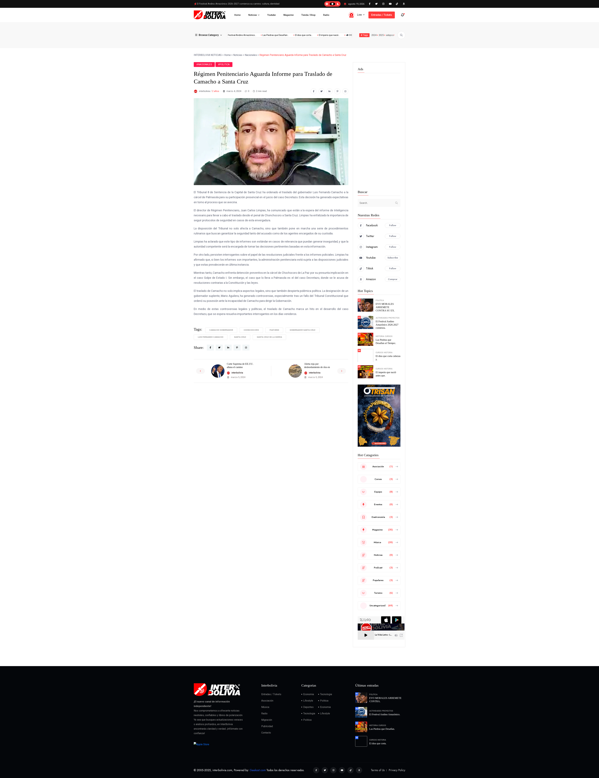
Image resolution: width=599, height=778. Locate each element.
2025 (381, 35)
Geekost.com (258, 770)
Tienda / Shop (308, 15)
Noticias (252, 15)
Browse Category (208, 35)
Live (359, 14)
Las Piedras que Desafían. (382, 729)
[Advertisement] (379, 132)
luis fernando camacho (210, 337)
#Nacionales (204, 64)
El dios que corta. (377, 743)
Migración (266, 719)
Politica (380, 300)
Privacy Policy (397, 770)
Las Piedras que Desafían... (252, 35)
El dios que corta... (280, 35)
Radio (326, 15)
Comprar (392, 279)
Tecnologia (326, 694)
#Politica (224, 64)
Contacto (266, 732)
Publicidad (267, 726)
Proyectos (393, 318)
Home (237, 15)
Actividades (382, 318)
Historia (380, 336)
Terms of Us (378, 770)
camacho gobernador (221, 330)
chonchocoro (251, 330)
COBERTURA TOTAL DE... (337, 35)
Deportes (308, 707)
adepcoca (391, 35)
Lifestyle (308, 700)
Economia (308, 694)
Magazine (288, 15)
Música (265, 707)
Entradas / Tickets (381, 14)
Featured (274, 330)
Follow (392, 225)
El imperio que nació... (305, 35)
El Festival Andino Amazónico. (384, 714)
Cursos (388, 336)
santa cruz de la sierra (269, 337)
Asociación (267, 700)
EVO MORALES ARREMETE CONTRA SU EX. (385, 307)
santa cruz (240, 337)
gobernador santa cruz (302, 330)
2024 (373, 35)
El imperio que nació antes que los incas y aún (220, 3)
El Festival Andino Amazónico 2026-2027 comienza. (387, 324)
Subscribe (392, 257)
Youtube (271, 15)
